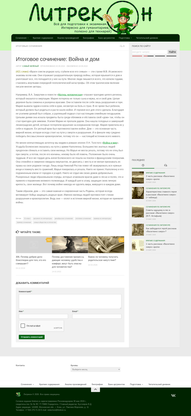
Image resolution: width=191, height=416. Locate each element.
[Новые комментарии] (165, 166)
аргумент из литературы (42, 218)
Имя (21, 311)
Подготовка (124, 38)
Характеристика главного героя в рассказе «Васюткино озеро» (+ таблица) (161, 194)
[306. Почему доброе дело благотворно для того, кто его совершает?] (34, 244)
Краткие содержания (43, 38)
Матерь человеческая (70, 94)
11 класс (27, 218)
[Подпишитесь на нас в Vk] (173, 396)
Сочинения (21, 38)
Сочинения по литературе (158, 188)
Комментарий (25, 292)
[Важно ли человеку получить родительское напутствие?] (106, 244)
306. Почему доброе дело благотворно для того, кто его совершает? (31, 260)
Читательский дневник (147, 38)
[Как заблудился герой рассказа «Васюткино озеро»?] (138, 230)
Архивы (74, 365)
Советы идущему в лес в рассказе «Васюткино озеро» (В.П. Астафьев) (160, 213)
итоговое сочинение (83, 218)
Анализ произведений (68, 38)
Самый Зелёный (30, 66)
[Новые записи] (143, 166)
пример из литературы (102, 218)
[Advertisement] (154, 102)
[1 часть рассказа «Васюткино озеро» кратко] (138, 245)
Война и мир (110, 143)
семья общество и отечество (45, 222)
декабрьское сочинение (64, 218)
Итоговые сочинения (29, 46)
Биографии (88, 38)
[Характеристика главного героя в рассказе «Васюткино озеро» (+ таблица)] (138, 193)
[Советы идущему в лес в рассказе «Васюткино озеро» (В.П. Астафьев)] (138, 211)
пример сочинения (24, 222)
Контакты (20, 365)
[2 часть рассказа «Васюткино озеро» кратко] (138, 177)
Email (75, 311)
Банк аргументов (106, 38)
